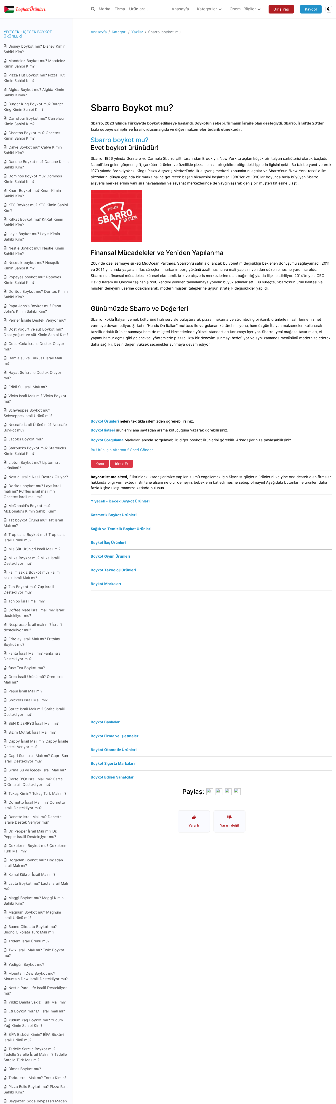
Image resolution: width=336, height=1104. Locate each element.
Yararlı (194, 825)
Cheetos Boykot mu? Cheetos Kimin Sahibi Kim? (32, 135)
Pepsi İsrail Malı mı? (24, 691)
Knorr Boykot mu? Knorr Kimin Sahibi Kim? (32, 193)
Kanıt (100, 463)
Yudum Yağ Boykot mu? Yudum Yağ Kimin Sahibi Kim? (33, 1023)
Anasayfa (99, 32)
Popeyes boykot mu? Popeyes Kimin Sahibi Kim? (32, 280)
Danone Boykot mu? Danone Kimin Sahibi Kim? (36, 164)
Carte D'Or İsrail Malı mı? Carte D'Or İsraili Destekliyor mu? (33, 782)
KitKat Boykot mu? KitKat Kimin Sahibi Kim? (33, 222)
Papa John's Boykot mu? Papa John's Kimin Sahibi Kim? (32, 309)
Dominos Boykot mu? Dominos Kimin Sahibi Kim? (33, 179)
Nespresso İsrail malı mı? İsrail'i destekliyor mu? (33, 627)
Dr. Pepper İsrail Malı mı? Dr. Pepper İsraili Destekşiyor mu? (30, 834)
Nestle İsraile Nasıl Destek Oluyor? (37, 477)
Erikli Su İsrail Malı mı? (27, 387)
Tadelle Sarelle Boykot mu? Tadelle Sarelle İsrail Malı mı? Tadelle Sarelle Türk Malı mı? (35, 1054)
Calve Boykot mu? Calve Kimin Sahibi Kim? (33, 150)
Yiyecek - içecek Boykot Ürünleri (28, 34)
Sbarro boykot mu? (120, 140)
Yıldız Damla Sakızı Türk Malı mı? (36, 1002)
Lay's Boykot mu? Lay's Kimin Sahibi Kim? (32, 236)
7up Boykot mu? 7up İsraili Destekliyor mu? (29, 589)
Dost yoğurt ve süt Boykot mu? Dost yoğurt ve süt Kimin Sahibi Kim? (36, 332)
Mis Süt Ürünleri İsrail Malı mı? (33, 549)
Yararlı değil (229, 825)
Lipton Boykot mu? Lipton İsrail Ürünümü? (33, 465)
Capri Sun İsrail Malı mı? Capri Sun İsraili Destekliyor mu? (36, 758)
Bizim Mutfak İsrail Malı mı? (31, 732)
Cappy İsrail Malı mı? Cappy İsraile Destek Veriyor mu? (36, 744)
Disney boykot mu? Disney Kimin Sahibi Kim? (34, 49)
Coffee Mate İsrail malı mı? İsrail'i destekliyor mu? (35, 613)
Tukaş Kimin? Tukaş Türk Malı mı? (36, 793)
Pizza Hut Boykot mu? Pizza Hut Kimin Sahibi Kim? (34, 78)
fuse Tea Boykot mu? (26, 667)
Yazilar (137, 32)
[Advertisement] (211, 70)
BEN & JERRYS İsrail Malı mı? (33, 723)
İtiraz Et (121, 463)
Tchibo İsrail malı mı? (26, 601)
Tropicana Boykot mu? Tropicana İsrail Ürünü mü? (35, 537)
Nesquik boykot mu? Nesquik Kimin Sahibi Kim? (31, 265)
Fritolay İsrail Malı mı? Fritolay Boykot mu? (32, 642)
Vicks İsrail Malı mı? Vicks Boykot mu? (35, 398)
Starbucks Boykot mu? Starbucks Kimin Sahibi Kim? (35, 451)
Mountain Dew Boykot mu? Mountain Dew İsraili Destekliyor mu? (36, 976)
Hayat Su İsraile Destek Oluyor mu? (32, 375)
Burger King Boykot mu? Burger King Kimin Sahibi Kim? (33, 107)
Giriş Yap (281, 9)
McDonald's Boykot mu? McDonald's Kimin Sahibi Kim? (30, 508)
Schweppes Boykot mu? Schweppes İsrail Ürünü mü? (28, 413)
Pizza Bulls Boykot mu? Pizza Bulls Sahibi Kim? (36, 1089)
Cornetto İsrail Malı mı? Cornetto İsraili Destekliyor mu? (34, 805)
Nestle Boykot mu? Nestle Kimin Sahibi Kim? (34, 251)
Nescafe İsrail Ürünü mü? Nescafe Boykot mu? (35, 427)
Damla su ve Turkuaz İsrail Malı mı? (33, 361)
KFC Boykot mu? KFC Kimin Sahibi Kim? (36, 208)
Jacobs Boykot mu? (25, 439)
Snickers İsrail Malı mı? (27, 700)
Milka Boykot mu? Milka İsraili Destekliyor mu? (32, 561)
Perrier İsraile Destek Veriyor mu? (36, 320)
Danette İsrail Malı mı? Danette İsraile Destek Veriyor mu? (32, 819)
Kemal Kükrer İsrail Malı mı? (31, 874)
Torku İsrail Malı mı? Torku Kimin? (36, 1077)
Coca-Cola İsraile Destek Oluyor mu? (34, 346)
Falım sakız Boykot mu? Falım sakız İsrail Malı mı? (32, 575)
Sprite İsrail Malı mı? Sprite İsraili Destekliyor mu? (34, 712)
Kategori (119, 32)
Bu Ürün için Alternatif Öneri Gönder (122, 450)
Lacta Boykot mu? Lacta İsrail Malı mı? (36, 886)
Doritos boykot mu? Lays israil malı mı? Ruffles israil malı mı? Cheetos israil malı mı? (32, 491)
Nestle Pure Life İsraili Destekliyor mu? (35, 990)
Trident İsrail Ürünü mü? (28, 941)
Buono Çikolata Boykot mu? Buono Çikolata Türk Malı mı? (30, 929)
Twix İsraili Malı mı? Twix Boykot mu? (34, 953)
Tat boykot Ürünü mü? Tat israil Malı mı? (33, 523)
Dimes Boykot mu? (24, 1068)
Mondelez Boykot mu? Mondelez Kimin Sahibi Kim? (34, 63)
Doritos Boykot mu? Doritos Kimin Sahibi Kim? (36, 294)
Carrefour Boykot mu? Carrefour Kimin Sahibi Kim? (34, 121)
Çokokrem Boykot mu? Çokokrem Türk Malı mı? (35, 848)
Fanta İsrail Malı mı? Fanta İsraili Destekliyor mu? (33, 656)
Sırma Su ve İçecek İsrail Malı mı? (36, 770)
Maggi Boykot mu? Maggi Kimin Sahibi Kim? (34, 900)
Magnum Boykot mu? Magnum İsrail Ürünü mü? (32, 915)
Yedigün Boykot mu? (25, 964)
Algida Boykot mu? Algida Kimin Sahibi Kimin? (34, 92)
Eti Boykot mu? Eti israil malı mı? (36, 1011)
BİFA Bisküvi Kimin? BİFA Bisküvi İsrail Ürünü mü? (34, 1037)
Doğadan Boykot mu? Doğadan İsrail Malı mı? (33, 863)
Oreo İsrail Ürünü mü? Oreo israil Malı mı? (34, 679)
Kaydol (311, 9)
